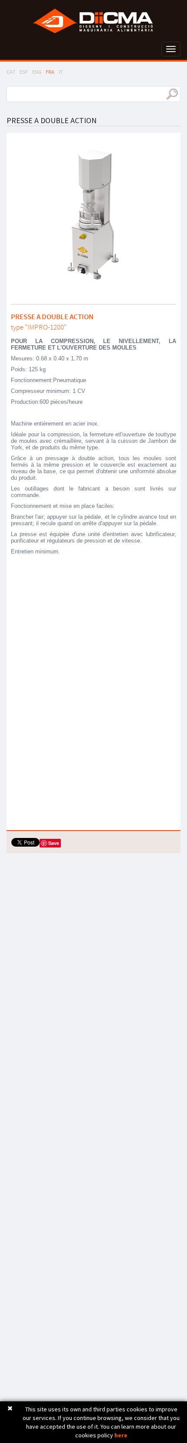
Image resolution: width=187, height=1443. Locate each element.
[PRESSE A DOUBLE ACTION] (93, 215)
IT (61, 72)
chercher (172, 94)
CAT (11, 72)
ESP (24, 72)
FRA (50, 72)
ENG (36, 72)
